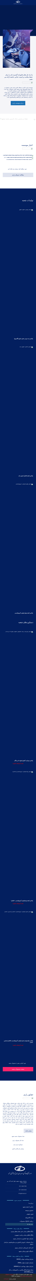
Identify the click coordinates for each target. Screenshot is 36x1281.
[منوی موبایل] (3, 2)
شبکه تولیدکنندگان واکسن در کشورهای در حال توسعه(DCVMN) (21, 1271)
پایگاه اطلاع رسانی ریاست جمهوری (24, 1235)
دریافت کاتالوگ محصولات (26, 1221)
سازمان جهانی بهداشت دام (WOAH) (23, 1266)
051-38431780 (23, 1186)
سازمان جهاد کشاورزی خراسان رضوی (23, 1238)
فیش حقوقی (30, 1214)
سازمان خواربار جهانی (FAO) (25, 1263)
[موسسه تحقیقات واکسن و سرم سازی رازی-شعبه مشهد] (18, 2)
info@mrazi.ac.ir (22, 1193)
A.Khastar (6, 1279)
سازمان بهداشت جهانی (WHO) (24, 1259)
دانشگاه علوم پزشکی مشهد (26, 1251)
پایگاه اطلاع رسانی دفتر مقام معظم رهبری (22, 1231)
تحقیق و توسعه (29, 1210)
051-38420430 (23, 1189)
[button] (19, 1224)
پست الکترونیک (29, 1217)
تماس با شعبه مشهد (28, 1207)
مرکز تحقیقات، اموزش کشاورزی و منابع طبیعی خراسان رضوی (18, 1243)
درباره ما (31, 1203)
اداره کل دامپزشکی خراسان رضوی (24, 1248)
